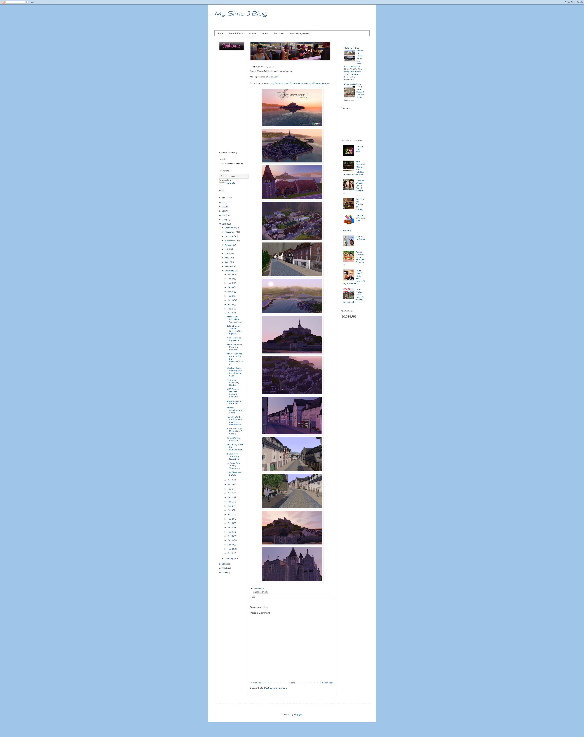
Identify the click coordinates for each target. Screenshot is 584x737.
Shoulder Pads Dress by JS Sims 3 (234, 431)
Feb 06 (231, 532)
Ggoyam (273, 77)
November (230, 232)
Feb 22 (231, 304)
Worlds (261, 588)
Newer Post (256, 683)
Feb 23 (231, 300)
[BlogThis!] (257, 592)
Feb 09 (231, 519)
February (230, 271)
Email (221, 190)
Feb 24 (231, 296)
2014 (224, 215)
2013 (224, 220)
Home (220, 33)
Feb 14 (231, 497)
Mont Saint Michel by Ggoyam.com (235, 319)
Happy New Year (359, 148)
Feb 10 (231, 514)
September (231, 241)
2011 (224, 564)
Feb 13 (231, 502)
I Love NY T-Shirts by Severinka (233, 456)
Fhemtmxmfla (320, 83)
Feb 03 (231, 545)
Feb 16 (231, 489)
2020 (224, 207)
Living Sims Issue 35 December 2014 (360, 91)
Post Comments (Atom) (275, 688)
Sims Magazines (352, 84)
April (227, 262)
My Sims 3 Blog (240, 13)
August (229, 245)
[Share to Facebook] (263, 592)
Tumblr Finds (236, 33)
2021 (224, 202)
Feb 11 (230, 510)
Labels (265, 33)
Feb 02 (231, 549)
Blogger (298, 714)
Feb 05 (231, 536)
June (227, 253)
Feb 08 (231, 523)
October (229, 236)
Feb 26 (231, 287)
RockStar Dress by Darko (233, 382)
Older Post (327, 683)
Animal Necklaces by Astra (235, 410)
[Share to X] (260, 592)
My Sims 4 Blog (351, 48)
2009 (224, 572)
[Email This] (254, 592)
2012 (224, 224)
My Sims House (279, 83)
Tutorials (279, 33)
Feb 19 (231, 313)
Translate (230, 183)
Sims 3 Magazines (299, 33)
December (230, 228)
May (227, 258)
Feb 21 (231, 309)
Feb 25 (231, 292)
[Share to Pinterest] (266, 592)
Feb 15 (231, 493)
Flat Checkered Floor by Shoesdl (235, 347)
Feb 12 (231, 506)
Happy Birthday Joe (360, 217)
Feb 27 (231, 283)
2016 (224, 211)
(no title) (347, 231)
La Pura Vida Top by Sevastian (233, 465)
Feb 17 (230, 484)
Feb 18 (231, 480)
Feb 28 (231, 279)
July (227, 249)
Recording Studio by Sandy (360, 204)
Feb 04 (231, 540)
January (229, 559)
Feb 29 (231, 274)
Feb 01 (231, 553)
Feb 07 (231, 527)
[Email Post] (253, 596)
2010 (224, 568)
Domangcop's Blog (300, 83)
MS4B (252, 33)
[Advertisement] (231, 101)
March (228, 266)
